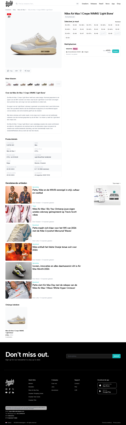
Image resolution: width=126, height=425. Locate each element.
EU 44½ (110, 29)
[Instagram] (6, 389)
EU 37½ (89, 25)
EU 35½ (67, 25)
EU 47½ (89, 33)
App (113, 4)
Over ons (54, 383)
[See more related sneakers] (58, 84)
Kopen (115, 51)
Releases (94, 4)
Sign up (116, 356)
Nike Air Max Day (34, 390)
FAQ (76, 387)
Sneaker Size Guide (34, 397)
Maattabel (118, 21)
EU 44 (103, 29)
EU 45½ (67, 33)
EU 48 (96, 33)
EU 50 (68, 37)
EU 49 (110, 33)
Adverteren (54, 390)
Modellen (31, 387)
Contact (77, 383)
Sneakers (85, 4)
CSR (76, 390)
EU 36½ (81, 25)
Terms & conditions (107, 422)
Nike (14, 10)
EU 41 (75, 29)
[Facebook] (10, 389)
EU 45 (117, 29)
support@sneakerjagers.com (16, 411)
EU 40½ (67, 29)
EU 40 (117, 25)
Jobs (52, 387)
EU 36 (75, 25)
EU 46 (75, 33)
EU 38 (96, 25)
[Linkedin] (13, 392)
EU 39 (110, 25)
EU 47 (82, 33)
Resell (101, 4)
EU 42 (82, 29)
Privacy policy (117, 422)
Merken (31, 383)
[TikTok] (10, 392)
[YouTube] (6, 392)
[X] (13, 389)
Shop (119, 4)
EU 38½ (103, 25)
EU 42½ (89, 29)
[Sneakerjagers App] (107, 195)
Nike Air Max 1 (22, 10)
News (107, 4)
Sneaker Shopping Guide (36, 393)
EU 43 (96, 29)
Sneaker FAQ (32, 400)
